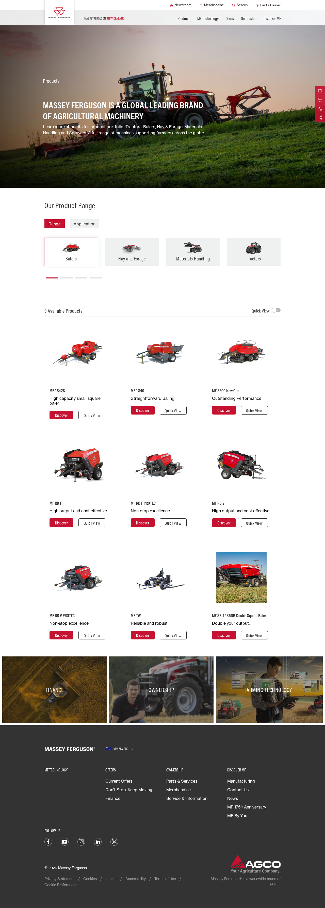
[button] (52, 275)
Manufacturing (241, 781)
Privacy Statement (59, 879)
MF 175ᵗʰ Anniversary (246, 807)
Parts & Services (181, 781)
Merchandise (178, 789)
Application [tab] (84, 223)
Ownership (248, 18)
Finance (112, 798)
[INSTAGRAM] (81, 841)
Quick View (261, 311)
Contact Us (238, 789)
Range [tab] (54, 223)
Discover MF (272, 18)
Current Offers (119, 781)
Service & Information (186, 798)
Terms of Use (165, 879)
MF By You (237, 815)
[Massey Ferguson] (59, 12)
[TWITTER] (114, 841)
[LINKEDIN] (98, 841)
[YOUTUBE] (65, 841)
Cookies (90, 879)
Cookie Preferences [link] (60, 885)
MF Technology (208, 18)
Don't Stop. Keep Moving (128, 789)
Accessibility (135, 879)
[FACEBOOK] (48, 841)
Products (184, 18)
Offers (230, 18)
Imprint (111, 879)
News (232, 798)
